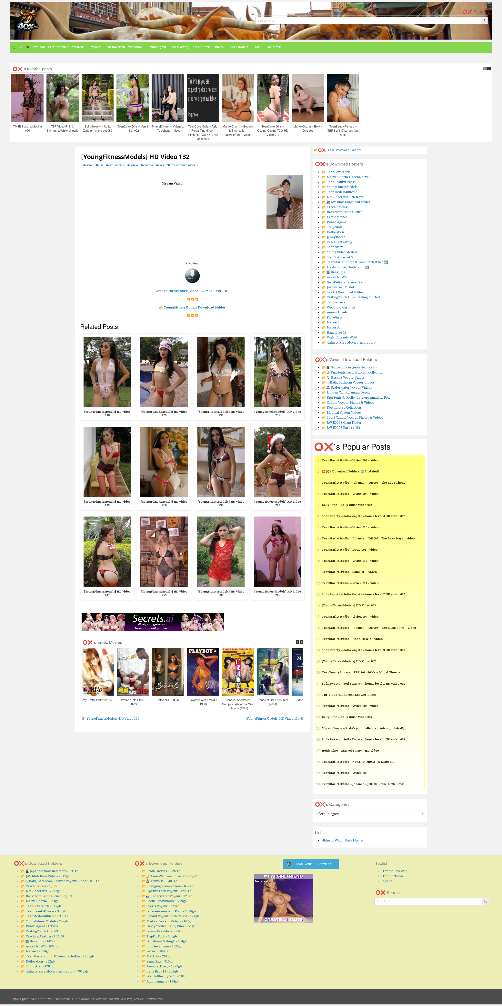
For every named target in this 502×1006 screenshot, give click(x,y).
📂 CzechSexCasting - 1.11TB (42, 936)
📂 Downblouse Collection (341, 407)
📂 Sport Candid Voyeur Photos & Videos (352, 417)
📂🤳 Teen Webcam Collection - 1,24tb (170, 876)
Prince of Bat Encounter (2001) (273, 702)
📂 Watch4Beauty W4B (339, 337)
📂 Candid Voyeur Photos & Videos (348, 402)
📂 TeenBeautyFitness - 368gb (43, 911)
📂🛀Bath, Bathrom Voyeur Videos (348, 382)
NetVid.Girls (201, 47)
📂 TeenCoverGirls (336, 172)
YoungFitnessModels (184, 165)
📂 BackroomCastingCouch (342, 212)
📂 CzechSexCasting (337, 242)
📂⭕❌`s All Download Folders (337, 150)
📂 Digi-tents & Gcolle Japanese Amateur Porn (356, 397)
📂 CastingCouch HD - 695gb (42, 931)
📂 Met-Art (330, 322)
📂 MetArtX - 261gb (156, 956)
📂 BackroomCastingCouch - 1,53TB (48, 896)
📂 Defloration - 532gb (38, 961)
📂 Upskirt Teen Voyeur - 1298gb (166, 891)
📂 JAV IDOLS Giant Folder (342, 422)
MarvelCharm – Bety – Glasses (307, 128)
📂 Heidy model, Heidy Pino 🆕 (345, 267)
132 (101, 165)
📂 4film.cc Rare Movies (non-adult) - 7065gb (54, 971)
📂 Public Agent (334, 222)
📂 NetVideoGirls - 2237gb (41, 891)
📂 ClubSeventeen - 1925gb (162, 946)
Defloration (116, 47)
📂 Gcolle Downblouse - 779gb (164, 901)
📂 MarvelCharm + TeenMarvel (346, 177)
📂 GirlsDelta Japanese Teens (344, 282)
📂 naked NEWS (334, 277)
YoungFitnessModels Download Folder (195, 307)
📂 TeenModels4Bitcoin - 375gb (44, 916)
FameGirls (273, 47)
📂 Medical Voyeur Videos (341, 412)
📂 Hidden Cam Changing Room (346, 392)
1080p (90, 165)
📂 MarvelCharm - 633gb (40, 901)
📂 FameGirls (332, 317)
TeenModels (239, 47)
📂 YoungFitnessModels (339, 187)
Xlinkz (387, 881)
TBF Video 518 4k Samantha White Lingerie (62, 128)
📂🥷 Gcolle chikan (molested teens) (349, 367)
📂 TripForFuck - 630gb (159, 936)
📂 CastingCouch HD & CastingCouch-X (351, 297)
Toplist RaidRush (395, 871)
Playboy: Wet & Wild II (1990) (203, 702)
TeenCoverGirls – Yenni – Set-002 (132, 128)
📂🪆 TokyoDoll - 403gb (159, 881)
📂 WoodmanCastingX (338, 307)
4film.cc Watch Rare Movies (343, 840)
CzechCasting (179, 47)
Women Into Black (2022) (133, 702)
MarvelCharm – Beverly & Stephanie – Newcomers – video (238, 130)
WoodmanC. (136, 47)
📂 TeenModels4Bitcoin (339, 192)
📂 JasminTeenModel (338, 287)
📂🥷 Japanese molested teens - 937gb (49, 871)
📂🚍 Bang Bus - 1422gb (39, 941)
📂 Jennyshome (333, 237)
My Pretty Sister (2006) (98, 700)
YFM (162, 165)
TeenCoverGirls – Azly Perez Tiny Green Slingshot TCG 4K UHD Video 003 (203, 132)
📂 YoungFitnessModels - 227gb (44, 921)
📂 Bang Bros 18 (334, 332)
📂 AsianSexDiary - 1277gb (162, 966)
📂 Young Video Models (339, 252)
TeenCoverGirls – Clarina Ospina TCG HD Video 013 (272, 130)
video (134, 165)
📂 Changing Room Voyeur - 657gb (167, 886)
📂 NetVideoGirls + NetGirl (342, 197)
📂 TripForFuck (334, 302)
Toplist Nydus (393, 876)
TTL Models (117, 165)
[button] (14, 47)
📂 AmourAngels (334, 312)
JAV (257, 47)
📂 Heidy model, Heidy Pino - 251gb (169, 926)
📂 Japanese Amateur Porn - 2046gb (169, 911)
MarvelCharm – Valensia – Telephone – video (168, 128)
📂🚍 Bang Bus (333, 272)
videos (149, 165)
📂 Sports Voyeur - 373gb (160, 906)
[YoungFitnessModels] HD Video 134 (272, 718)
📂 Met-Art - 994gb (35, 951)
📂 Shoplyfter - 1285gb (38, 966)
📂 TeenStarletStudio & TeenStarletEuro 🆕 (355, 262)
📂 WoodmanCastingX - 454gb (164, 941)
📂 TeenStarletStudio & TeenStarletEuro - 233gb (57, 956)
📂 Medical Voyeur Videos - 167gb (167, 921)
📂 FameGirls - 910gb (157, 961)
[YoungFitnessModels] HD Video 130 (112, 718)
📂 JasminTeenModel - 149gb (163, 931)
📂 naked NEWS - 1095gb (40, 946)
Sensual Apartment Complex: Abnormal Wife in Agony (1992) (238, 704)
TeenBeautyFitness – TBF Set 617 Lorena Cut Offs (342, 130)
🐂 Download (35, 47)
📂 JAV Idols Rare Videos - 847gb (45, 876)
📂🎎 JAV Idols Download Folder (346, 202)
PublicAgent (157, 47)
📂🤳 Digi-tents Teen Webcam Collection (352, 372)
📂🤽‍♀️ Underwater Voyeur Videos (347, 387)
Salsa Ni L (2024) (168, 700)
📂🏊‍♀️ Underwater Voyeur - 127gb (167, 896)
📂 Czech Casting (334, 207)
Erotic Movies (58, 47)
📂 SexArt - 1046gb (156, 951)
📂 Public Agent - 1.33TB (39, 926)
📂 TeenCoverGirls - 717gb (41, 906)
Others (219, 47)
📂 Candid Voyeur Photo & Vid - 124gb (170, 916)
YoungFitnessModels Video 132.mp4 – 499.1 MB (192, 291)
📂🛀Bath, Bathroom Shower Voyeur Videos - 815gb (60, 881)
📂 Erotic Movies (334, 217)
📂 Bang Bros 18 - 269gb (160, 971)
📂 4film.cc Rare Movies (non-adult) (349, 342)
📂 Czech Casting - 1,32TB (40, 886)
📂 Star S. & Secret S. (338, 257)
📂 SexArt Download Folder (342, 292)
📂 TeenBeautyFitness (338, 182)
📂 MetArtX (331, 327)
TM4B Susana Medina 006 (27, 128)
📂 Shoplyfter (332, 247)
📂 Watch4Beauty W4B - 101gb (165, 976)
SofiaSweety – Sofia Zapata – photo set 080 (97, 128)
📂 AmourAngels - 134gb (160, 981)
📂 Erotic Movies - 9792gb (161, 871)
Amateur (77, 47)
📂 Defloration (333, 232)
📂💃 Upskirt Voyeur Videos (343, 377)
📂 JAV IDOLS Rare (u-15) (341, 428)
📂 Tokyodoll (332, 227)
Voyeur (96, 47)
